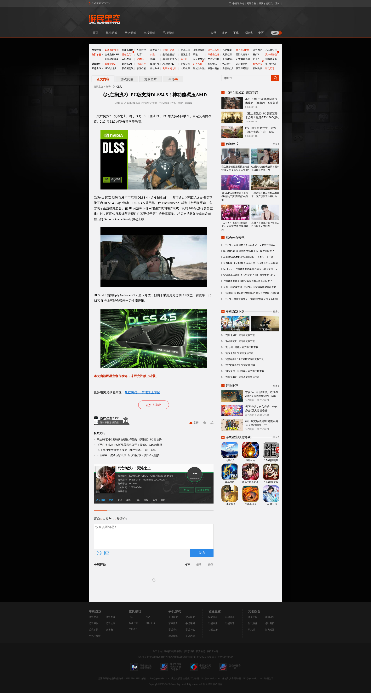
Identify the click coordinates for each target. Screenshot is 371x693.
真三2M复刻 (242, 68)
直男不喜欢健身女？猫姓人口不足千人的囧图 (265, 224)
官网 (163, 499)
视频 (154, 499)
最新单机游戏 (266, 3)
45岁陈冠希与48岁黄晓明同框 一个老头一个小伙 (248, 257)
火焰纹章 (185, 68)
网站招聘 (168, 651)
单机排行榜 (94, 635)
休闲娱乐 (269, 617)
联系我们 (179, 651)
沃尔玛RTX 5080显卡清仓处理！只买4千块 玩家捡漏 (250, 263)
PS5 (131, 617)
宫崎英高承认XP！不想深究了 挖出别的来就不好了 (249, 275)
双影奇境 (126, 59)
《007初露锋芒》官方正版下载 (239, 365)
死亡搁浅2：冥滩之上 (134, 468)
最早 (199, 564)
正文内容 (103, 79)
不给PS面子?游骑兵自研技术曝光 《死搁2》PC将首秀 (129, 439)
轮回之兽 (141, 63)
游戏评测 (93, 623)
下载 (236, 32)
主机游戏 (135, 611)
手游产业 (190, 635)
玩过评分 (203, 490)
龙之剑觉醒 (242, 63)
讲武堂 (251, 629)
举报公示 (268, 678)
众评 (103, 499)
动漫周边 (230, 623)
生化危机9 (270, 63)
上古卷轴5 (227, 59)
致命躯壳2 (110, 63)
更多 (275, 144)
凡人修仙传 (271, 50)
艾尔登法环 (213, 59)
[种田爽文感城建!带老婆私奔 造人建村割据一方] (232, 424)
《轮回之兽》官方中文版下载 (238, 353)
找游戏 (248, 32)
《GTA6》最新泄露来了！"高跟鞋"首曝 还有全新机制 (250, 299)
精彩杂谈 (213, 617)
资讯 (213, 32)
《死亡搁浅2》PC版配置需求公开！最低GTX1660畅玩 (129, 444)
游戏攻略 (110, 623)
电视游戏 (149, 32)
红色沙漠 (257, 63)
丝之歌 (184, 59)
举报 (196, 422)
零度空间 (185, 63)
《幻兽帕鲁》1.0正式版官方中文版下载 (243, 359)
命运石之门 (128, 63)
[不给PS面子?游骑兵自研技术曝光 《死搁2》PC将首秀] (232, 102)
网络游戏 (130, 32)
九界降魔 (227, 50)
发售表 (109, 629)
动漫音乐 (213, 629)
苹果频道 (173, 623)
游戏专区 (110, 617)
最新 (211, 564)
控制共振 (257, 68)
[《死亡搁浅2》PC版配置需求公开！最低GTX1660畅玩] (232, 117)
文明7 (140, 54)
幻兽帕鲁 (197, 63)
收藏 (204, 423)
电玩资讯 (150, 623)
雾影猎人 (212, 63)
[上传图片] (106, 553)
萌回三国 (185, 50)
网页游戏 (96, 50)
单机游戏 (111, 32)
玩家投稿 (189, 651)
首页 (95, 32)
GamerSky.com (177, 684)
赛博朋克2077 (170, 59)
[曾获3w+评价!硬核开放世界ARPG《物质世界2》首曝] (232, 395)
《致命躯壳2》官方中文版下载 (239, 341)
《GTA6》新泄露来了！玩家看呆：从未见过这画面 (249, 245)
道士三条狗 (213, 50)
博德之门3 (127, 54)
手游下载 (190, 629)
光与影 (140, 59)
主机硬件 (133, 629)
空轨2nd (154, 68)
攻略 (224, 32)
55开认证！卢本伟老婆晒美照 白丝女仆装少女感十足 (250, 269)
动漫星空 (214, 611)
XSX (148, 617)
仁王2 (256, 59)
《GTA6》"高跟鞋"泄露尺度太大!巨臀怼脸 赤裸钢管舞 (234, 226)
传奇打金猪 (168, 50)
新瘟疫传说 (128, 68)
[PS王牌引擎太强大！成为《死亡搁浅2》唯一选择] (232, 131)
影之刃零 (270, 68)
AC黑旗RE (168, 63)
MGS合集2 (110, 68)
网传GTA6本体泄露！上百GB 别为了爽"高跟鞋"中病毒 (234, 196)
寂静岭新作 (213, 68)
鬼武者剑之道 (169, 68)
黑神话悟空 (271, 54)
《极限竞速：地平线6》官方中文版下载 (243, 371)
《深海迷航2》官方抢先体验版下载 (241, 377)
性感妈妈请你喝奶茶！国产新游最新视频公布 (265, 168)
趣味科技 (269, 623)
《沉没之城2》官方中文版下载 (239, 335)
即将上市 (96, 68)
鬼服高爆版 (128, 50)
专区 (261, 32)
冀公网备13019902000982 (220, 657)
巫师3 (256, 54)
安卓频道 (190, 617)
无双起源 (227, 54)
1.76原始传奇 (112, 50)
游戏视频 (127, 79)
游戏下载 (93, 629)
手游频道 (173, 617)
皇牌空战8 (227, 68)
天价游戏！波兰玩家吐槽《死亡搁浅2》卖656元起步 (128, 455)
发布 (202, 553)
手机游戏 (168, 32)
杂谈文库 (252, 617)
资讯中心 (110, 86)
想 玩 (186, 490)
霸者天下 (154, 50)
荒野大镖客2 (242, 54)
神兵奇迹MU (242, 50)
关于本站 (157, 651)
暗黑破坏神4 (111, 59)
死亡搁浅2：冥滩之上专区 (142, 392)
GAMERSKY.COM (101, 3)
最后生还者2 (169, 54)
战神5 (153, 59)
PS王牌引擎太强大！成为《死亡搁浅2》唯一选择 (126, 449)
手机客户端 (212, 651)
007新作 (226, 63)
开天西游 (257, 50)
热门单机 (96, 54)
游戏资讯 (93, 617)
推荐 (187, 564)
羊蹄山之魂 (213, 54)
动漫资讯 (230, 617)
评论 (173, 79)
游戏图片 (150, 79)
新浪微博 (200, 651)
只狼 (195, 54)
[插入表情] (99, 553)
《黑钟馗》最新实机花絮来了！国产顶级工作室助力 (265, 195)
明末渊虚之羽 (243, 59)
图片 (146, 499)
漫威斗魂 (154, 63)
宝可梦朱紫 (199, 59)
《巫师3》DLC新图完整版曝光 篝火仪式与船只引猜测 (251, 293)
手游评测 (190, 623)
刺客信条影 (271, 59)
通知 (277, 3)
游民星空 (98, 86)
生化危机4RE (112, 54)
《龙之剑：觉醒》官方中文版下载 (240, 347)
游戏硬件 (252, 623)
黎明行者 (141, 68)
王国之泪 (185, 54)
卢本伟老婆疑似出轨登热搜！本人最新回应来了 (247, 281)
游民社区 (269, 629)
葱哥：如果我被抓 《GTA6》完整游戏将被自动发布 (249, 287)
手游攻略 (173, 629)
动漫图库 (213, 623)
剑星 (152, 54)
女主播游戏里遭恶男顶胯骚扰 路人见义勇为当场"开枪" (235, 168)
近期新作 (96, 63)
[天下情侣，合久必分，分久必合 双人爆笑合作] (232, 410)
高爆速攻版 (199, 50)
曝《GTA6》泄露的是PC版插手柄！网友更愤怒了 (248, 251)
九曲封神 (141, 50)
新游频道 (173, 635)
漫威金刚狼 (199, 68)
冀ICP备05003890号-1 (149, 657)
